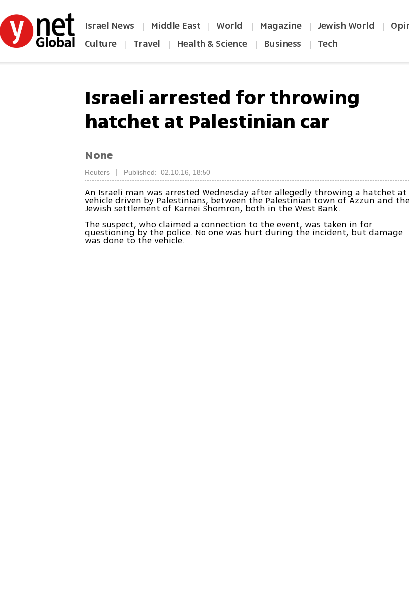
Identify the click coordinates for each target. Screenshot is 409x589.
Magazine (280, 26)
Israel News (109, 26)
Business (282, 44)
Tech (328, 44)
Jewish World (346, 26)
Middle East (176, 26)
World (230, 26)
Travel (146, 44)
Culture (101, 44)
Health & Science (212, 44)
